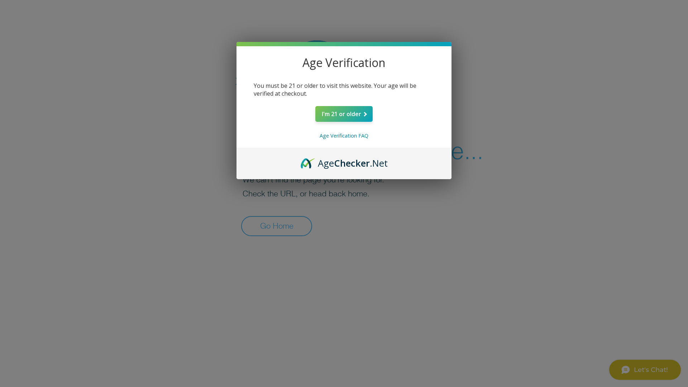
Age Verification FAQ (344, 135)
